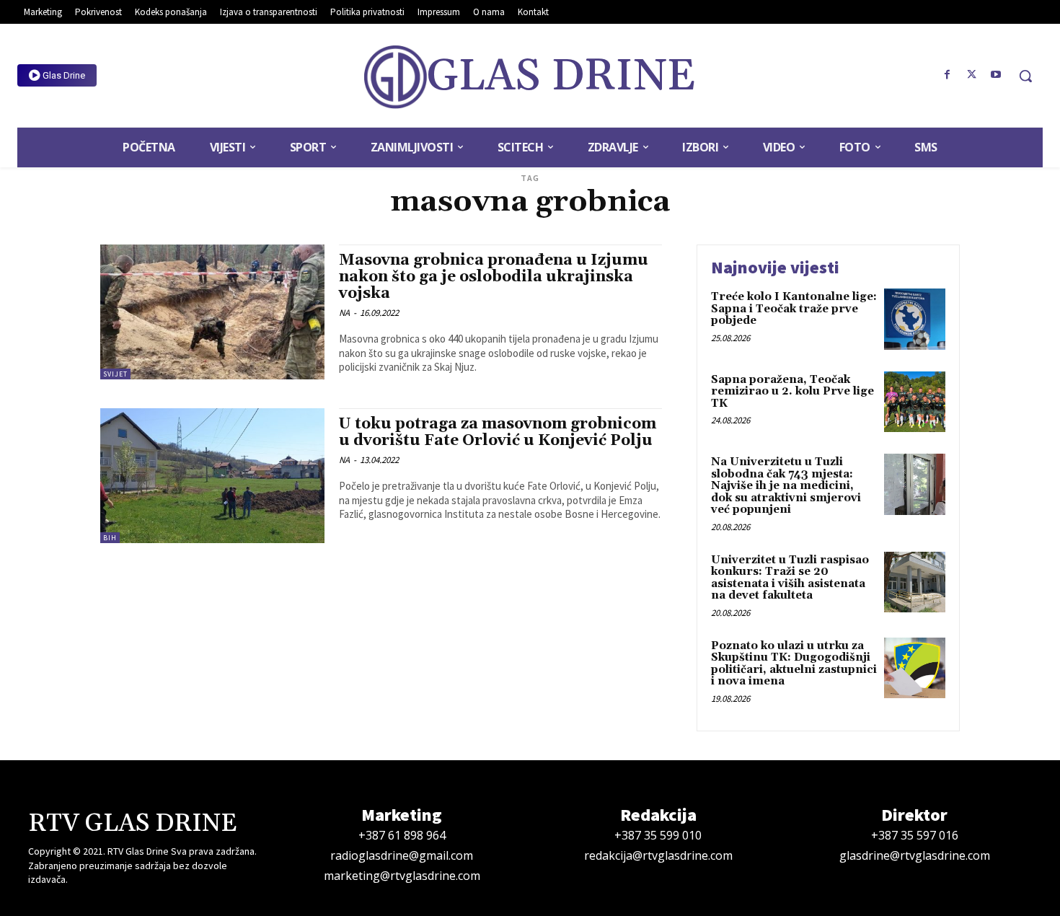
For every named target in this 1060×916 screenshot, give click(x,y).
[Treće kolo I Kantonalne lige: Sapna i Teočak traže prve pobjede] (914, 319)
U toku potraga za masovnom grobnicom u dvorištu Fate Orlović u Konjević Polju (497, 432)
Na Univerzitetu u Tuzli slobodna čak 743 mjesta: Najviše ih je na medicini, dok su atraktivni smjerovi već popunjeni (786, 485)
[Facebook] (947, 75)
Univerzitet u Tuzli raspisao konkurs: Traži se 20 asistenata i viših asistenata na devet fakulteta (790, 578)
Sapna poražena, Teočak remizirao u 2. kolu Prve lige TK (792, 391)
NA (344, 313)
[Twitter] (971, 75)
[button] (1025, 75)
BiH (110, 537)
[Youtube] (995, 75)
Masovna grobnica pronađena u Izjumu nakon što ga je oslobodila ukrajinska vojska (493, 277)
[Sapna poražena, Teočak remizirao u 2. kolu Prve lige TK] (914, 402)
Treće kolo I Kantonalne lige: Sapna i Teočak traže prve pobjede (794, 308)
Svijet (115, 374)
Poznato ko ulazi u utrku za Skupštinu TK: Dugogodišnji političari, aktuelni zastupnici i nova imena (794, 664)
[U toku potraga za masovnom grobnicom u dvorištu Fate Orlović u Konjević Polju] (212, 475)
